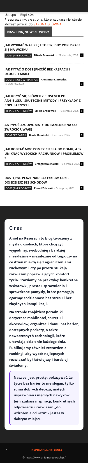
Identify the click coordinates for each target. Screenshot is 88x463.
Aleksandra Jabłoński (54, 79)
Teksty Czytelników (19, 111)
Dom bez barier (16, 135)
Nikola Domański (44, 55)
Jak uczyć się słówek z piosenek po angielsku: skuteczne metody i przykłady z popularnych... (43, 100)
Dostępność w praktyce (22, 79)
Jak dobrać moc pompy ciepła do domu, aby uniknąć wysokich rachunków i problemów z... (44, 153)
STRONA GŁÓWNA (47, 24)
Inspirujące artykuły (46, 450)
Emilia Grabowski (45, 110)
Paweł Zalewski (43, 188)
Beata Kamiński (39, 135)
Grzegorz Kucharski (46, 163)
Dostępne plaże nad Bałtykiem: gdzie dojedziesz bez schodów (37, 180)
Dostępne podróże (18, 55)
